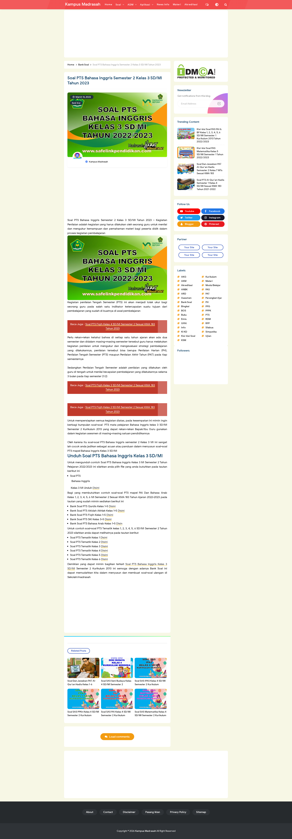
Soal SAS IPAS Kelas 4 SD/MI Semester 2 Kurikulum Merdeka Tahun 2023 (150, 684)
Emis (184, 319)
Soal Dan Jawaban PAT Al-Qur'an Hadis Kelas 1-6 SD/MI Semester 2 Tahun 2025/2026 (81, 686)
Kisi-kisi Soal (188, 336)
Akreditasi (187, 285)
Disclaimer (129, 812)
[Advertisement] (146, 33)
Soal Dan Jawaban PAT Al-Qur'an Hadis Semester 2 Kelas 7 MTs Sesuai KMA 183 (209, 169)
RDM (208, 319)
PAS (207, 289)
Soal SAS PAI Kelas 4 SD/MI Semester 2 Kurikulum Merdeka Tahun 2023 (116, 715)
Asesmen (186, 298)
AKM (183, 281)
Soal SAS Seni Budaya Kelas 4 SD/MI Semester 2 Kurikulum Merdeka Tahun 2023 (116, 686)
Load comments (119, 736)
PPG (207, 306)
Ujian (208, 336)
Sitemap (201, 812)
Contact (108, 812)
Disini (96, 488)
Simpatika (211, 331)
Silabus (209, 327)
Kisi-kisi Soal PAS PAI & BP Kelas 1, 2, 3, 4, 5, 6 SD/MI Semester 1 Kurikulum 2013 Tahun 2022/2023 (209, 135)
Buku (184, 314)
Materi (209, 281)
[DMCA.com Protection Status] (196, 71)
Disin (119, 523)
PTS (207, 314)
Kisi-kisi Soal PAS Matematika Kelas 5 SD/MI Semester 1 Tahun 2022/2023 (210, 153)
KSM (183, 340)
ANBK (184, 289)
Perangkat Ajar (213, 298)
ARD (183, 293)
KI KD (184, 331)
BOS (183, 310)
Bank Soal (76, 103)
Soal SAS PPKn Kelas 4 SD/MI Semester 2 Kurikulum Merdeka (83, 715)
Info (183, 327)
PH (207, 302)
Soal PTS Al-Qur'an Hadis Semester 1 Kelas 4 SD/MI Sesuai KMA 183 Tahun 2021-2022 (210, 185)
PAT (207, 293)
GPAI (184, 323)
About (89, 812)
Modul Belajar (213, 285)
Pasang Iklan (152, 812)
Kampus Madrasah (145, 831)
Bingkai (185, 306)
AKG (183, 276)
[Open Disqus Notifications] (207, 4)
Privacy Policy (178, 812)
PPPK (208, 310)
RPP (207, 323)
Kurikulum (211, 276)
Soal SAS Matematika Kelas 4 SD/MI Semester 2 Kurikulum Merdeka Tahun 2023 (150, 715)
